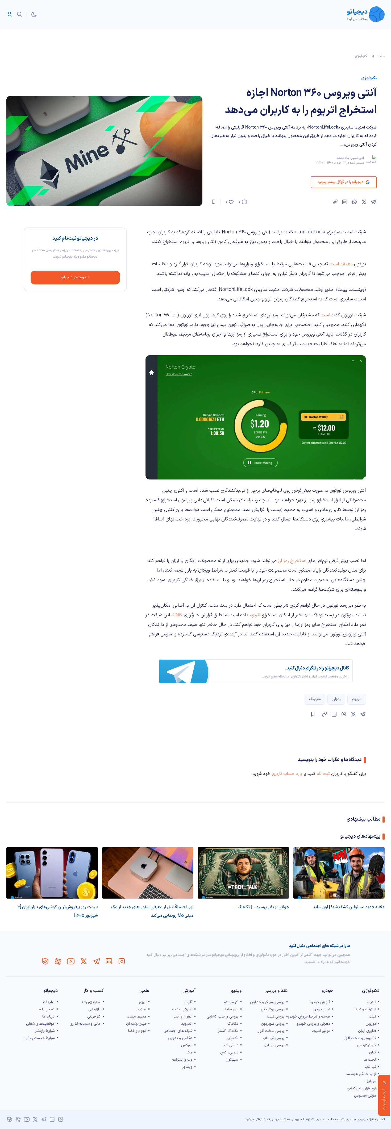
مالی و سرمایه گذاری (85, 1024)
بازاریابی (94, 1009)
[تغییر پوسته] (34, 14)
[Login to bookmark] (213, 202)
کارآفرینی (94, 1016)
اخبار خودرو (321, 1009)
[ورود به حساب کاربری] (9, 14)
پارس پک (272, 1119)
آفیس (188, 1002)
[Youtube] (70, 961)
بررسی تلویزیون (272, 1024)
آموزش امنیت (182, 1009)
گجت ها (370, 1059)
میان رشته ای (136, 1024)
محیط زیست (136, 1016)
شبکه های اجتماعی (178, 1031)
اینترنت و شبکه (365, 1009)
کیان (372, 1052)
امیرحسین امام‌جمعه (350, 158)
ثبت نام (323, 774)
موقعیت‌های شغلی (40, 1024)
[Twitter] (83, 961)
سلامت (141, 1009)
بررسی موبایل (274, 1045)
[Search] (19, 14)
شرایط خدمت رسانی (39, 1038)
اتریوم (254, 615)
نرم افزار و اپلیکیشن (361, 1088)
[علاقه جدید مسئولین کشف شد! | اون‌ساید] (339, 873)
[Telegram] (96, 961)
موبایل (370, 1081)
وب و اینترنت (182, 1059)
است (325, 315)
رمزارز (336, 699)
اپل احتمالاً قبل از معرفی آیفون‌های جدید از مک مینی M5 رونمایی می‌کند (152, 911)
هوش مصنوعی (365, 1095)
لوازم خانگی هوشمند (361, 1074)
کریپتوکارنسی (366, 1045)
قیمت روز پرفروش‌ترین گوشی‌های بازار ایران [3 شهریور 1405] (57, 911)
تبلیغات (49, 1002)
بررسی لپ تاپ (273, 1038)
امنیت (371, 1002)
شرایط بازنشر (45, 1031)
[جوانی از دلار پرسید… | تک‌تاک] (243, 873)
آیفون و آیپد (183, 1016)
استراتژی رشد (91, 1002)
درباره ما (48, 1016)
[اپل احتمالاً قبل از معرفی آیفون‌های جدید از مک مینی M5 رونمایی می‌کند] (148, 873)
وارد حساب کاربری (287, 774)
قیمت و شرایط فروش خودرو (309, 1016)
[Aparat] (58, 961)
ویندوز (187, 1067)
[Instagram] (122, 961)
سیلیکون (232, 1059)
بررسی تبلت (275, 1016)
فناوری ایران (367, 1031)
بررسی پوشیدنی (272, 1009)
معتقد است (342, 264)
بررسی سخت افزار (271, 1031)
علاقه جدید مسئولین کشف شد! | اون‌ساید (349, 907)
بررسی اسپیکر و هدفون (267, 1002)
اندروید (186, 1024)
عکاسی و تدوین (180, 1038)
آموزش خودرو (320, 1002)
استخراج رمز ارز (292, 560)
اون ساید (231, 1009)
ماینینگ (315, 699)
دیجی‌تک (231, 1045)
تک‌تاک (232, 1024)
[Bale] (45, 961)
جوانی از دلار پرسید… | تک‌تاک (263, 907)
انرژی (142, 1002)
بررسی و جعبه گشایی (222, 1016)
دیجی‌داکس (229, 1052)
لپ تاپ (370, 1067)
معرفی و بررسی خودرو (313, 1024)
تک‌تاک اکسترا (228, 1031)
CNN (177, 615)
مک (189, 1052)
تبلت (372, 1016)
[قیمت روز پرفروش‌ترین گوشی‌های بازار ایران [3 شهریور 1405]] (52, 873)
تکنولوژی (361, 56)
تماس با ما (46, 1009)
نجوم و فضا (137, 1031)
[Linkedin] (109, 961)
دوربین (371, 1024)
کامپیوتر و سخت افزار (360, 1038)
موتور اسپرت (321, 1031)
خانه (381, 56)
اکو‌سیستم (231, 1002)
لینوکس (186, 1045)
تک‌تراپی (232, 1038)
